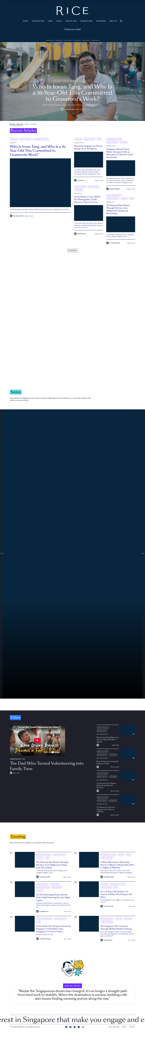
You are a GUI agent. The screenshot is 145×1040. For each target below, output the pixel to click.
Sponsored (123, 142)
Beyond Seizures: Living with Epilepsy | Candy (108, 762)
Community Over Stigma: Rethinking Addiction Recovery (106, 785)
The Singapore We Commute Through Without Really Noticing (116, 927)
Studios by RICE (86, 21)
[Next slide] (143, 81)
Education (57, 81)
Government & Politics (84, 81)
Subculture (78, 190)
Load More (72, 250)
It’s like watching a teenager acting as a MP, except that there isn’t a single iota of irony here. (39, 209)
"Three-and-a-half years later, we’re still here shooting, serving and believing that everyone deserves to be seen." (88, 225)
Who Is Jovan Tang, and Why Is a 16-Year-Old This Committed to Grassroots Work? (38, 150)
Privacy (132, 1027)
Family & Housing (68, 81)
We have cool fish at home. (44, 935)
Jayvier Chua (109, 906)
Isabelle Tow (45, 911)
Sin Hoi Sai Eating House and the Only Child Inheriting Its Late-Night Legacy (53, 897)
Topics (25, 21)
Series (50, 21)
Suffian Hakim (109, 877)
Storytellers (71, 21)
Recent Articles (16, 124)
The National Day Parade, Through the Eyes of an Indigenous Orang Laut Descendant (118, 209)
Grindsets (13, 143)
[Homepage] (72, 11)
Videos (59, 21)
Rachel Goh (82, 234)
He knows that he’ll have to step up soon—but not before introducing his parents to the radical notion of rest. (53, 905)
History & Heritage (113, 198)
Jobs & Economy (89, 139)
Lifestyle (124, 198)
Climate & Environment (61, 366)
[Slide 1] (59, 40)
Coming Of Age (79, 143)
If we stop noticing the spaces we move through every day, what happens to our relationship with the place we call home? (117, 934)
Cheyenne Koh (70, 109)
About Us (113, 21)
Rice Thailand (114, 1027)
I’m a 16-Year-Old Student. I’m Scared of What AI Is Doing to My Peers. (116, 894)
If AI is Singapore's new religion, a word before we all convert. (117, 901)
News (27, 124)
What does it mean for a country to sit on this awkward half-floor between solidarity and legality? (116, 872)
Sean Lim (82, 180)
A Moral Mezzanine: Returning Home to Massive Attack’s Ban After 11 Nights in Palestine (117, 865)
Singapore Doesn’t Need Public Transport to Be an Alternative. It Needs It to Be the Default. (119, 153)
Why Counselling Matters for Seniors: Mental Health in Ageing (108, 739)
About (124, 1027)
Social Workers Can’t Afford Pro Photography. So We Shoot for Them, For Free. (87, 199)
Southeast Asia (38, 21)
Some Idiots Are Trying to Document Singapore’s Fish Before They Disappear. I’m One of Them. (53, 929)
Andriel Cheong (46, 939)
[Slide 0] (50, 40)
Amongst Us (78, 193)
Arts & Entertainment (114, 195)
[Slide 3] (77, 40)
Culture (33, 124)
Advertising (101, 21)
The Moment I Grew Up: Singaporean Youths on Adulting (106, 809)
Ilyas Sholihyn (115, 189)
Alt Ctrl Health (102, 734)
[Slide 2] (68, 40)
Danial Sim (108, 940)
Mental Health (102, 731)
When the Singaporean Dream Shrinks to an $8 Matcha (88, 147)
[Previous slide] (2, 81)
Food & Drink (55, 884)
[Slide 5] (95, 40)
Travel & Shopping (107, 858)
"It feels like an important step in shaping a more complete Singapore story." (120, 236)
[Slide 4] (86, 40)
